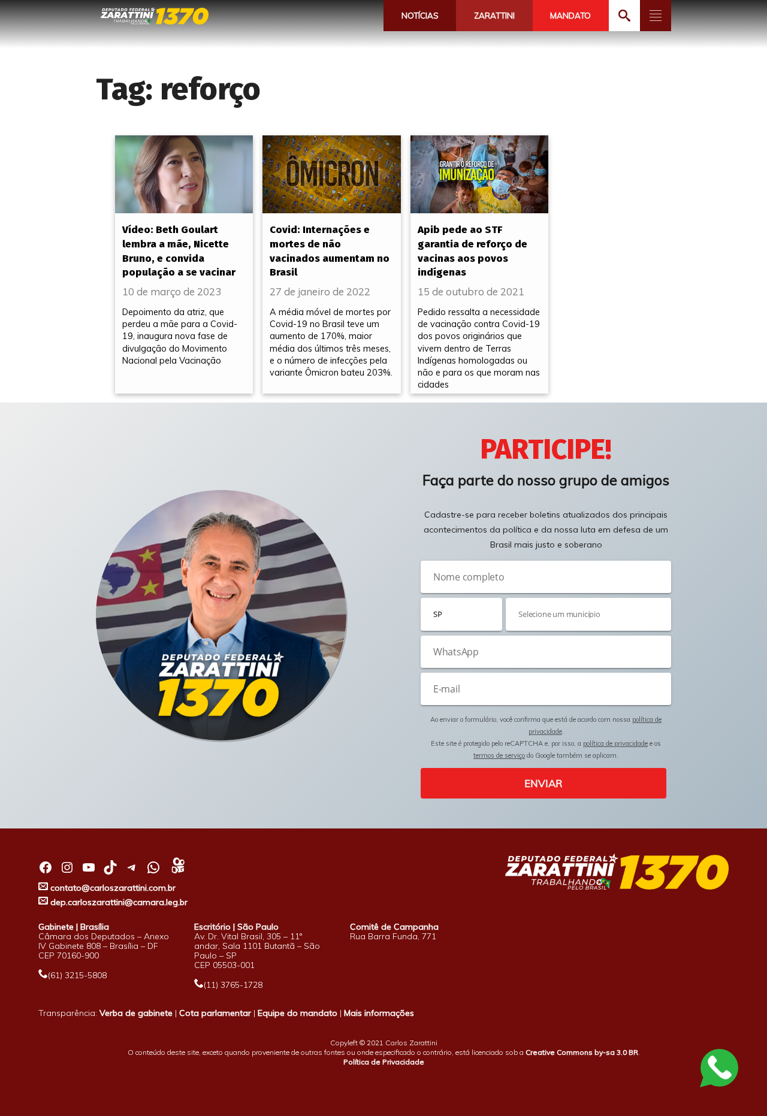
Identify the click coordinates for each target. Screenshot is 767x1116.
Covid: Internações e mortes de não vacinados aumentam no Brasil (329, 251)
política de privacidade (615, 743)
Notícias (420, 15)
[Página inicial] (155, 16)
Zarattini (494, 15)
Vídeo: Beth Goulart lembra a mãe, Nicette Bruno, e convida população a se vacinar (178, 251)
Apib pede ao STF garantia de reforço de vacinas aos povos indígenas (472, 251)
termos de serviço (499, 755)
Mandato (570, 15)
